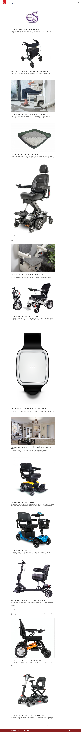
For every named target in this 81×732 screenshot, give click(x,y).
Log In (76, 2)
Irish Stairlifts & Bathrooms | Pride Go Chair (24, 502)
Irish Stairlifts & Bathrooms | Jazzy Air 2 (23, 236)
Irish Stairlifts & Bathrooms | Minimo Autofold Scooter (27, 715)
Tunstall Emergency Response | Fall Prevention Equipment (29, 408)
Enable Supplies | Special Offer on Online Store (25, 29)
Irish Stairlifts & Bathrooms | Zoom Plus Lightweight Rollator (29, 71)
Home (52, 2)
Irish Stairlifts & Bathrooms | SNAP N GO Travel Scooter (28, 601)
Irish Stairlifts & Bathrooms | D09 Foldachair (24, 316)
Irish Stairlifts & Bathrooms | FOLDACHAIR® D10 (26, 661)
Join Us (55, 2)
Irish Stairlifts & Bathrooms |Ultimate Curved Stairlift (27, 274)
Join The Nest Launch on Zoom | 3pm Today (24, 154)
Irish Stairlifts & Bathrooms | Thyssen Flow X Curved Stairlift (29, 114)
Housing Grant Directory (69, 2)
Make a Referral (61, 2)
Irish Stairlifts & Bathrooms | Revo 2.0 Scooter (25, 550)
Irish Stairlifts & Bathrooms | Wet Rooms (23, 610)
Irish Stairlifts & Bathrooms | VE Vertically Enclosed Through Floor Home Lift (31, 447)
